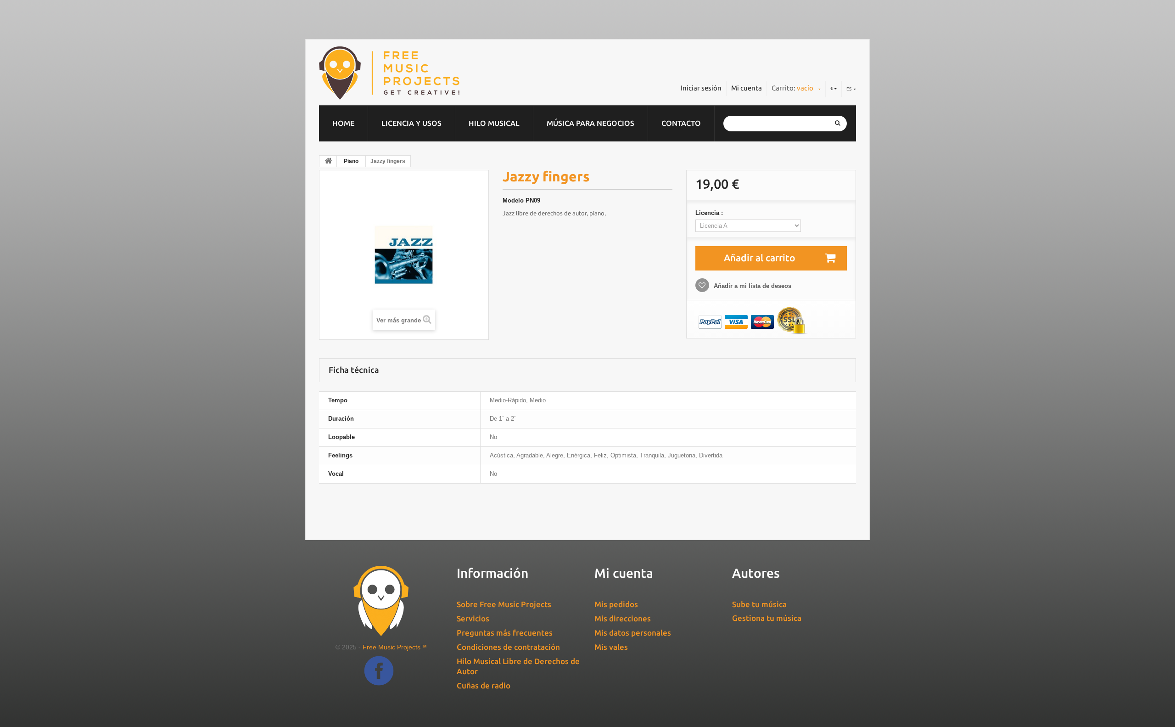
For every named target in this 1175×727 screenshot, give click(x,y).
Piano (351, 161)
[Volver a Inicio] (328, 161)
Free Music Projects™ (395, 647)
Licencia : (710, 212)
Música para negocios (590, 123)
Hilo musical (494, 123)
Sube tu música (759, 604)
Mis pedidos (616, 604)
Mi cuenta (746, 88)
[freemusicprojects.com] (431, 73)
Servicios (473, 618)
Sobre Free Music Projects (504, 604)
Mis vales (611, 646)
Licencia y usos (411, 123)
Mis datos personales (632, 632)
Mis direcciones (622, 618)
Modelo (513, 200)
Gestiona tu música (766, 618)
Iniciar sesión (701, 88)
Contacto (681, 123)
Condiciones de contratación (508, 646)
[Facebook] (379, 678)
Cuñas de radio (483, 685)
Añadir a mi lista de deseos (751, 285)
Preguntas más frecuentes (505, 632)
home (343, 123)
